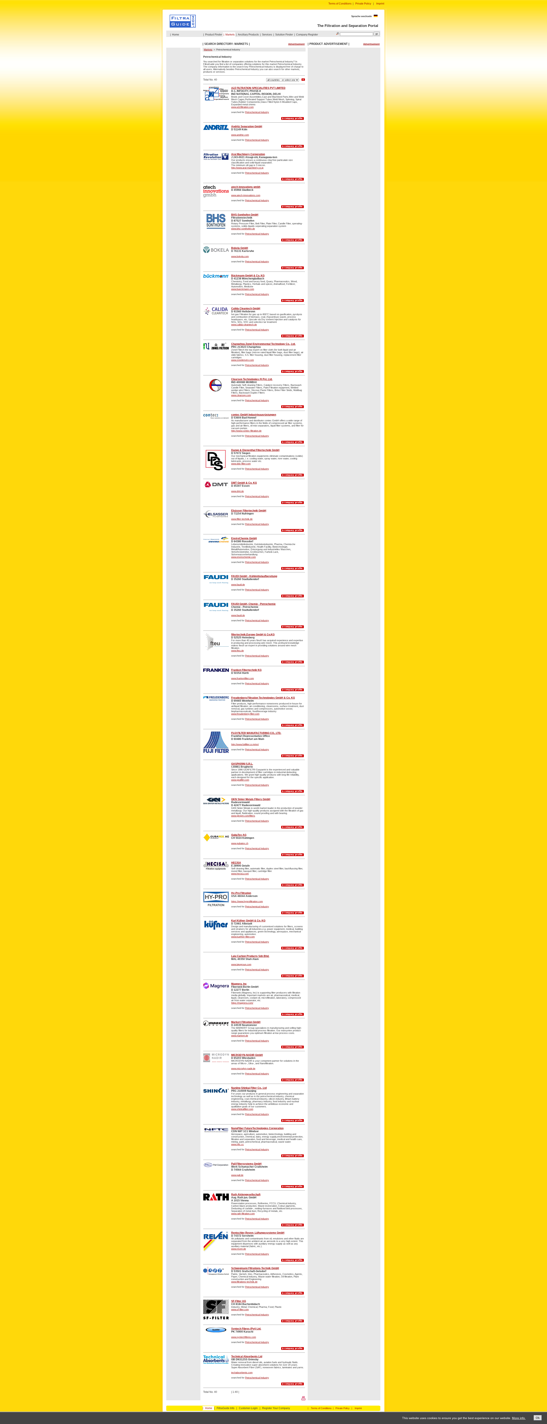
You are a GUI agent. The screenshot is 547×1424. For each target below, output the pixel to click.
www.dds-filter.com (241, 463)
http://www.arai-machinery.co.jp (247, 167)
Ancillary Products (248, 34)
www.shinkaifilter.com (242, 1109)
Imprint (380, 3)
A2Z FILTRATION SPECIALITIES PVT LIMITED (258, 88)
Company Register (307, 34)
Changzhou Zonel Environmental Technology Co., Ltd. (263, 343)
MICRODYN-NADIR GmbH (247, 1055)
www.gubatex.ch (239, 843)
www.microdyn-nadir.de (243, 1068)
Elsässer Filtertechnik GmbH (248, 510)
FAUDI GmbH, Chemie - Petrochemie (253, 604)
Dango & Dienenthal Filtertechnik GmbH (255, 450)
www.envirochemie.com (243, 557)
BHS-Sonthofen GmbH (244, 214)
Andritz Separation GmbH (246, 126)
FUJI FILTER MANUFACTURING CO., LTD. (256, 733)
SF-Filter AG (238, 1301)
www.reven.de (238, 1249)
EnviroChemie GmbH (244, 538)
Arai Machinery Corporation (248, 154)
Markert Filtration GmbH (245, 1022)
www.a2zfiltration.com (242, 107)
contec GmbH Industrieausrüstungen (253, 414)
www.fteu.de (237, 650)
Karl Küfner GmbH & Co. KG (248, 920)
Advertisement (296, 44)
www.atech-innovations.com (245, 195)
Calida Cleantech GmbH (245, 308)
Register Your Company (276, 1408)
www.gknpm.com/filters (243, 815)
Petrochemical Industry (257, 112)
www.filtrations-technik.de (244, 1281)
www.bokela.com (240, 256)
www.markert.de (239, 1035)
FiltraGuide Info (225, 1408)
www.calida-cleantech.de (244, 324)
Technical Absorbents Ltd (246, 1356)
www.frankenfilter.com (242, 678)
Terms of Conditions (339, 3)
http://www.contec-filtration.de (246, 430)
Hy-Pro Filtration (241, 893)
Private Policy (363, 3)
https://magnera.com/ (242, 1003)
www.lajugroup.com (241, 964)
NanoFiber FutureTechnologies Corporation (257, 1128)
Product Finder (213, 34)
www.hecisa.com (240, 873)
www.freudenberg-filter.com (245, 714)
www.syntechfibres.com (243, 1337)
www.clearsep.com (241, 395)
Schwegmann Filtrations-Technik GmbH (255, 1268)
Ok (538, 1418)
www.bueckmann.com (242, 289)
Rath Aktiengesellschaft (245, 1194)
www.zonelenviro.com (242, 360)
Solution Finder (284, 34)
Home (175, 34)
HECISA (236, 862)
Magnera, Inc (239, 983)
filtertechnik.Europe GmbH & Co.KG (253, 634)
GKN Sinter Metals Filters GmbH (250, 799)
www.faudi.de (238, 584)
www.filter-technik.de (242, 519)
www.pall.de (237, 1175)
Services (267, 34)
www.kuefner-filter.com (243, 936)
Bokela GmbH (239, 248)
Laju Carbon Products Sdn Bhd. (250, 956)
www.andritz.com (240, 135)
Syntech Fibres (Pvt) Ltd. (246, 1328)
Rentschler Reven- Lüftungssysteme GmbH (257, 1232)
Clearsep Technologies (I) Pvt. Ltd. (251, 379)
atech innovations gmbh (245, 186)
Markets (230, 34)
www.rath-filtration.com (243, 1213)
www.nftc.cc (237, 1144)
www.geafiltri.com (240, 780)
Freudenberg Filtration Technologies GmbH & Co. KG (263, 697)
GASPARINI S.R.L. (242, 763)
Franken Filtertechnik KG (246, 670)
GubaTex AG (238, 834)
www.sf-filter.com (240, 1309)
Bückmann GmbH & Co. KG (248, 275)
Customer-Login (248, 1408)
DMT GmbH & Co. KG (244, 482)
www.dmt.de (237, 491)
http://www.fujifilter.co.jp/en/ (245, 744)
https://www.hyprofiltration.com (247, 901)
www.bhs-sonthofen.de (243, 228)
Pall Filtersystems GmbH (246, 1163)
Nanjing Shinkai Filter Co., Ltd (249, 1087)
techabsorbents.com (242, 1372)
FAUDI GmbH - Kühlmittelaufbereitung (254, 576)
